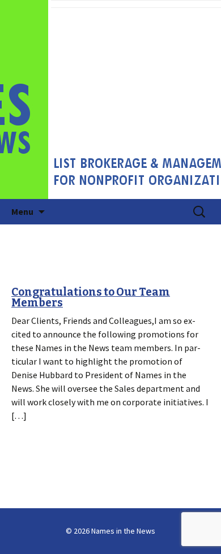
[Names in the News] (110, 99)
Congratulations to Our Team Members (90, 297)
